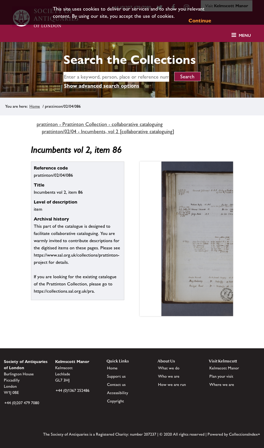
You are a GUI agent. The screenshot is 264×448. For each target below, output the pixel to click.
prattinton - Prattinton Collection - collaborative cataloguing (100, 124)
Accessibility (117, 392)
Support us (116, 376)
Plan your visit (221, 376)
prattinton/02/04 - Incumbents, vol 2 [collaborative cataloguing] (108, 131)
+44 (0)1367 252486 (72, 390)
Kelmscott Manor (224, 368)
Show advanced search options (101, 86)
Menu (245, 35)
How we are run (172, 384)
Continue (199, 21)
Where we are (221, 384)
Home (34, 106)
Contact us (116, 384)
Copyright (115, 401)
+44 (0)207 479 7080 (21, 402)
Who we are (168, 376)
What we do (168, 368)
